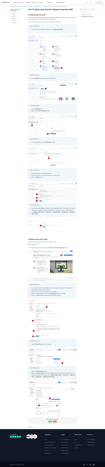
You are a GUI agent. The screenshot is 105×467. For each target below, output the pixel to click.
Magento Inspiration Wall (27, 6)
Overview (13, 12)
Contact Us (47, 453)
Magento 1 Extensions (31, 2)
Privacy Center (64, 453)
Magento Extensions (17, 6)
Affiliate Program (91, 442)
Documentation (37, 6)
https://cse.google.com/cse (37, 241)
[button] (50, 422)
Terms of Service (65, 439)
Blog (76, 439)
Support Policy (64, 450)
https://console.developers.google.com (40, 21)
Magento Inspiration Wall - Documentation (16, 10)
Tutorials (77, 447)
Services (41, 2)
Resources (49, 2)
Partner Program (91, 439)
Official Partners (91, 445)
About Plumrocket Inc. (50, 442)
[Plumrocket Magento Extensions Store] (5, 2)
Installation (14, 14)
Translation (14, 20)
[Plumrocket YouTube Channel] (93, 464)
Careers (47, 450)
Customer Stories (49, 445)
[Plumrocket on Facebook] (84, 464)
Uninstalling (14, 22)
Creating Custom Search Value (87, 16)
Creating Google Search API (86, 14)
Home (10, 6)
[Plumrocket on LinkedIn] (90, 464)
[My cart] (91, 2)
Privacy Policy (64, 442)
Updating (13, 16)
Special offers (60, 2)
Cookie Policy (64, 447)
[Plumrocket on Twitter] (87, 464)
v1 (41, 6)
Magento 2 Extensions (18, 2)
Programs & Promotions (50, 447)
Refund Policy (64, 445)
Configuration (14, 18)
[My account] (86, 2)
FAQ (76, 442)
